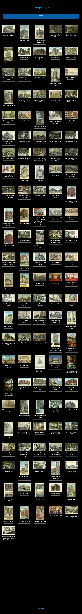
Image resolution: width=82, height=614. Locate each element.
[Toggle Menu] (41, 16)
